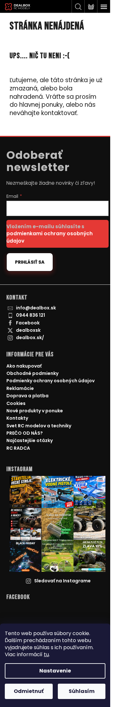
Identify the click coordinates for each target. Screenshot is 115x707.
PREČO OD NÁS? (24, 433)
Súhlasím (82, 691)
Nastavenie (55, 670)
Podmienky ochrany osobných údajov (50, 380)
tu (46, 654)
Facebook (28, 323)
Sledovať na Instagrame (62, 581)
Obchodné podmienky (32, 373)
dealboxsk (28, 330)
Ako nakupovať (24, 366)
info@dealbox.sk (36, 308)
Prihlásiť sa (29, 262)
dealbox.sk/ (30, 337)
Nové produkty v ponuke (34, 411)
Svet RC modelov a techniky (38, 426)
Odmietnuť (29, 691)
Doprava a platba (27, 395)
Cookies (16, 403)
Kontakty (17, 418)
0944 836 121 (30, 315)
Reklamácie (20, 388)
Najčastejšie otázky (29, 440)
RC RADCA (18, 448)
